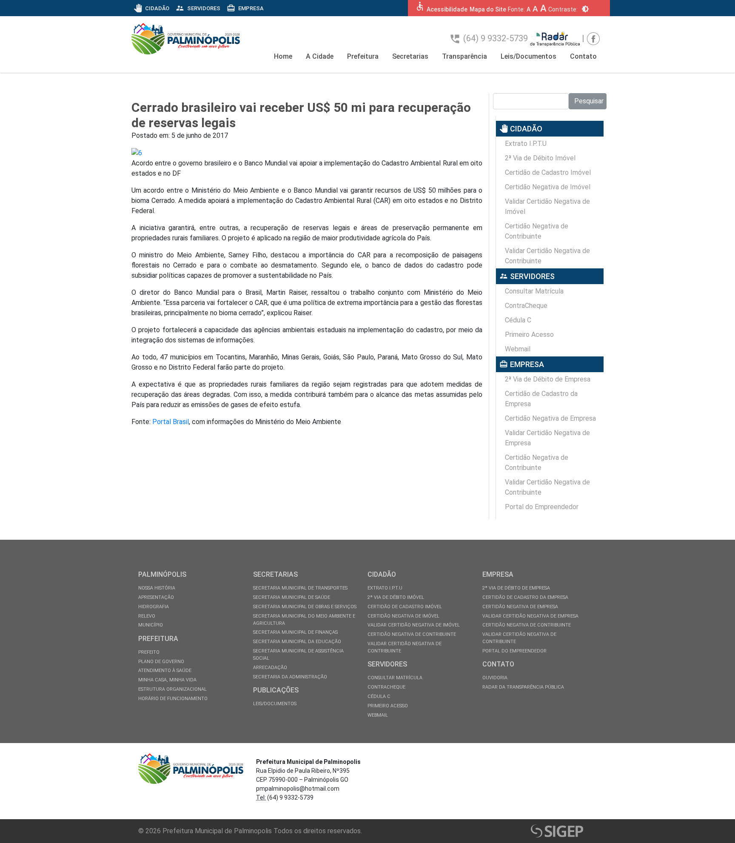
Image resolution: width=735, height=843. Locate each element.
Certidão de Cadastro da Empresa (541, 399)
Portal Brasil (170, 422)
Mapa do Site (488, 9)
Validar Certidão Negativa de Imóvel (547, 206)
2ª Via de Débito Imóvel (540, 158)
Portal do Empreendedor (541, 507)
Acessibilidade (447, 9)
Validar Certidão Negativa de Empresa (547, 438)
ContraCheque (526, 306)
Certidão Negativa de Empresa (550, 418)
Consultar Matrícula (534, 291)
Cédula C (518, 320)
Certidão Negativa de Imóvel (547, 187)
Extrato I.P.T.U (526, 144)
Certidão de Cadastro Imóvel (548, 172)
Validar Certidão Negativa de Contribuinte (547, 256)
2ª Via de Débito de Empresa (547, 379)
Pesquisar (589, 101)
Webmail (517, 349)
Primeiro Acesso (529, 334)
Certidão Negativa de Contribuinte (536, 231)
